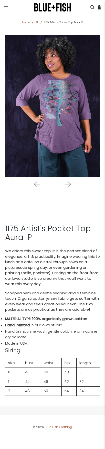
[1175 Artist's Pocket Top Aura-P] (52, 106)
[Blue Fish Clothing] (52, 7)
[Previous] (37, 184)
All (37, 22)
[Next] (68, 184)
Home (26, 22)
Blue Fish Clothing (58, 427)
